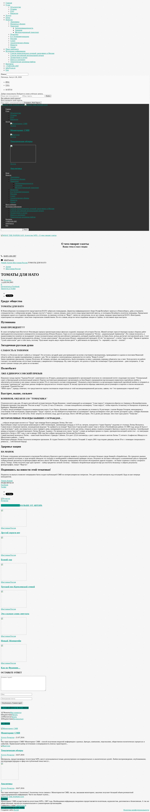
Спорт (12, 41)
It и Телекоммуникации (19, 36)
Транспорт (14, 26)
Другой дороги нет (10, 532)
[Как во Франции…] (13, 661)
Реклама (13, 39)
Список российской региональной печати (27, 55)
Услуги (8, 15)
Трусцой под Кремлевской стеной (18, 586)
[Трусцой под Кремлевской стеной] (13, 580)
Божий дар (6, 559)
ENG (8, 85)
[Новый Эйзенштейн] (13, 634)
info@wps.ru (10, 68)
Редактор (7, 280)
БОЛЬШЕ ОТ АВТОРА (31, 505)
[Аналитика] (23, 162)
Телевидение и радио (18, 58)
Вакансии (14, 13)
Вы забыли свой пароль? (11, 98)
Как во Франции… (10, 668)
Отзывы (13, 9)
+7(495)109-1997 (12, 66)
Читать (15, 715)
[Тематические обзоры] (15, 135)
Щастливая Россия (13, 269)
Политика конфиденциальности (136, 810)
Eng (7, 70)
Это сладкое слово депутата (15, 613)
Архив (13, 47)
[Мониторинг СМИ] (18, 124)
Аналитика (16, 168)
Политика (14, 34)
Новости (9, 20)
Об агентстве (15, 7)
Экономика (14, 22)
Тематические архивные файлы (23, 62)
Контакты (9, 64)
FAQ (12, 11)
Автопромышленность (24, 28)
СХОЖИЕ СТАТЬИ (10, 505)
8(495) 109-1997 (10, 256)
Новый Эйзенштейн (11, 641)
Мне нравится (15, 713)
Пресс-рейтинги (12, 49)
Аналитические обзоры (19, 43)
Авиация (18, 30)
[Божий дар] (13, 553)
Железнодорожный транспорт (27, 32)
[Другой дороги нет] (13, 526)
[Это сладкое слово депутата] (13, 607)
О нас (8, 5)
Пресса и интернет (17, 60)
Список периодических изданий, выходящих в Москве (32, 53)
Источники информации (15, 51)
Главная (9, 3)
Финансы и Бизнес (17, 24)
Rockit (16, 810)
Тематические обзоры (21, 141)
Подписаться (18, 719)
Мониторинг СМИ (19, 130)
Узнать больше (7, 481)
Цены (8, 18)
